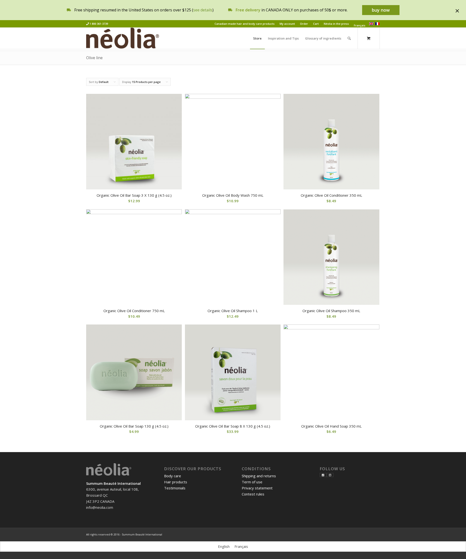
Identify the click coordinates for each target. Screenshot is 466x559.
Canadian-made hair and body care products (245, 23)
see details (202, 10)
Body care (172, 475)
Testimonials (174, 488)
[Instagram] (330, 475)
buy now (381, 10)
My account (287, 23)
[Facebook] (323, 475)
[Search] (349, 38)
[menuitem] (244, 24)
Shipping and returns (259, 475)
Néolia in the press (336, 23)
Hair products (175, 481)
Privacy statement (257, 488)
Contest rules (253, 494)
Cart (316, 23)
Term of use (252, 481)
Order (304, 23)
